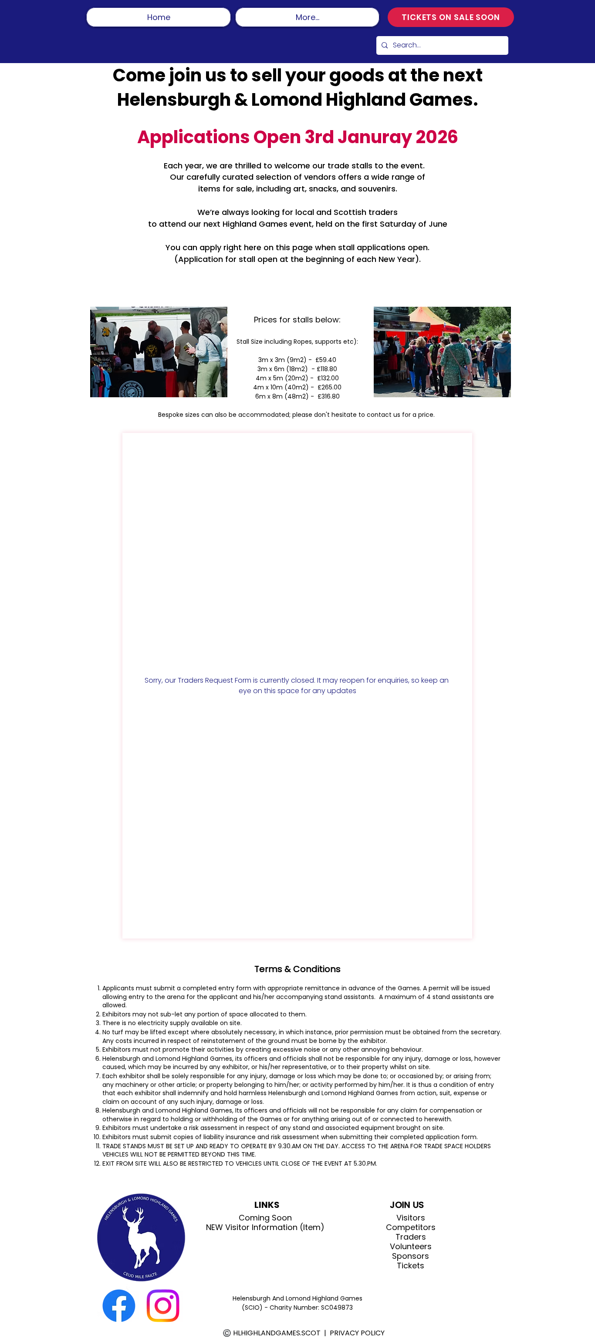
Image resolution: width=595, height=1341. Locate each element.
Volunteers (411, 1246)
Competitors (411, 1227)
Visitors (410, 1218)
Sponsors (410, 1256)
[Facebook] (119, 1306)
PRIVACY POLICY (357, 1333)
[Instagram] (163, 1306)
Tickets (410, 1266)
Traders (411, 1237)
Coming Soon (265, 1218)
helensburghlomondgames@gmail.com (347, 270)
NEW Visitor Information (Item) (265, 1227)
